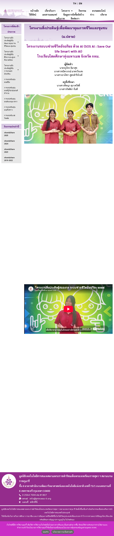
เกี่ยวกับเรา (50, 10)
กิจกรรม (82, 10)
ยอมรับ (46, 532)
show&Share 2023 (9, 150)
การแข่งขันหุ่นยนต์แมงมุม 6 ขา (10, 100)
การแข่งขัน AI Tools (9, 116)
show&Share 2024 (9, 142)
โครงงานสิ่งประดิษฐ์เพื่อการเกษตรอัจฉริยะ (8, 69)
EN (80, 3)
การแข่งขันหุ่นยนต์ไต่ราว (9, 108)
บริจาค (103, 14)
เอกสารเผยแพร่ (49, 14)
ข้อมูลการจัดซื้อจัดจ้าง (73, 14)
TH (74, 3)
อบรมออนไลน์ (99, 10)
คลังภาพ (60, 18)
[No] (110, 528)
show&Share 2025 (9, 134)
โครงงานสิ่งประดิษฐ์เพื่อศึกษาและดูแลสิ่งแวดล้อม (9, 56)
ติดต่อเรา (75, 18)
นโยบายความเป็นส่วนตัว (63, 532)
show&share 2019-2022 (9, 159)
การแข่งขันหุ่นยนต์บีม (9, 80)
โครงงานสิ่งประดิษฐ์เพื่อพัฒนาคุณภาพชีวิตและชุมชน (10, 42)
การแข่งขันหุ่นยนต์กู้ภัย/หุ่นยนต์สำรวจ (11, 90)
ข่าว (92, 14)
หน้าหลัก (34, 10)
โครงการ (66, 10)
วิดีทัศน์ (32, 14)
